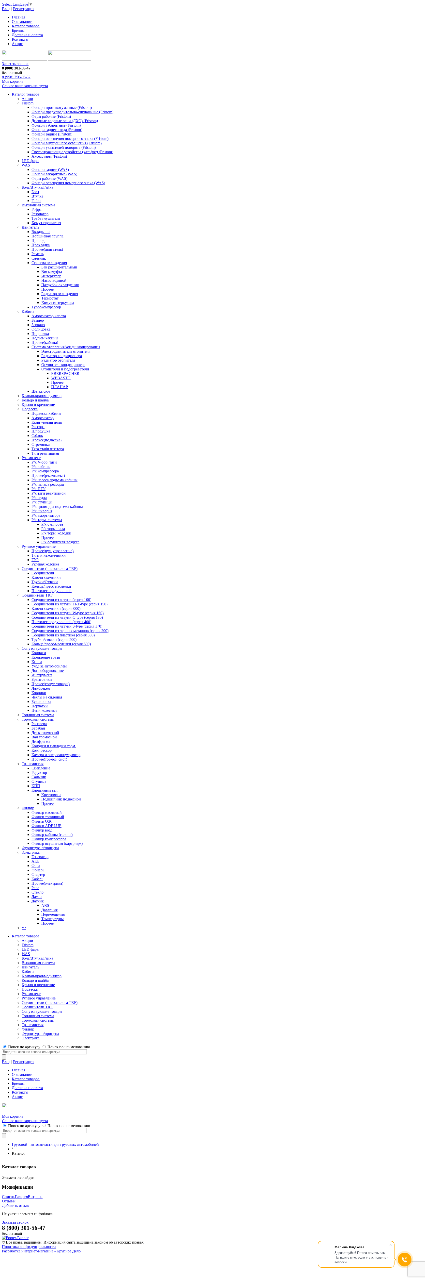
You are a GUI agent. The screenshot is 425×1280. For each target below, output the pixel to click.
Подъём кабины (44, 338)
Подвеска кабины (46, 413)
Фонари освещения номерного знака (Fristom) (69, 138)
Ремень (37, 254)
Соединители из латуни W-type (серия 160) (67, 613)
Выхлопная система (38, 205)
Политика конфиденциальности (29, 1247)
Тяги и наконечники (48, 555)
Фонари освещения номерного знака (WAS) (68, 183)
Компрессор (41, 750)
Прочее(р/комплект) (48, 475)
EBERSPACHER (65, 373)
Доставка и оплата (27, 35)
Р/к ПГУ (38, 489)
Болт (35, 192)
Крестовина (51, 795)
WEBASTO (61, 378)
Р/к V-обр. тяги (44, 462)
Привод (38, 240)
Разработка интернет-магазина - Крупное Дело (41, 1251)
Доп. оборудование (47, 670)
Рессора (38, 427)
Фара (35, 866)
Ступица (38, 781)
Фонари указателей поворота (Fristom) (63, 147)
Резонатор (39, 214)
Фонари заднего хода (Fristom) (56, 130)
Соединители (42, 573)
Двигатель (30, 227)
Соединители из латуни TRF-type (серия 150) (69, 604)
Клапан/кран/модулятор (41, 396)
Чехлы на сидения (46, 697)
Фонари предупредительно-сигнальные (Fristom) (72, 112)
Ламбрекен (40, 688)
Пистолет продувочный (51, 591)
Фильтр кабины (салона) (52, 834)
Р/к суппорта (52, 524)
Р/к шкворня (41, 511)
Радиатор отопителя (58, 360)
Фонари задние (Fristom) (51, 134)
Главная (18, 17)
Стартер (38, 874)
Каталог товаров (26, 26)
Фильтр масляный (46, 812)
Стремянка (40, 444)
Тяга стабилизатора (47, 449)
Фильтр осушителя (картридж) (57, 843)
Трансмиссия (33, 764)
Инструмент (41, 675)
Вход (6, 9)
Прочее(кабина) (44, 342)
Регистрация (23, 9)
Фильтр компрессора (48, 839)
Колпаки (38, 653)
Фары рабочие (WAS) (49, 178)
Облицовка (40, 329)
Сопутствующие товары (42, 648)
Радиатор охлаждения (59, 294)
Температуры (52, 919)
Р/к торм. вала (53, 529)
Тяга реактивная (45, 453)
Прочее (47, 289)
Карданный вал (44, 790)
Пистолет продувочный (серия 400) (61, 622)
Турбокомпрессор (46, 307)
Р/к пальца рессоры (47, 484)
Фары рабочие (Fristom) (51, 116)
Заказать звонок (15, 64)
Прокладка (40, 245)
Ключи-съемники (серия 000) (55, 608)
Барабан (38, 728)
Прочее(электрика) (47, 883)
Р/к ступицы (41, 502)
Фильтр (28, 808)
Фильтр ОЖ (41, 821)
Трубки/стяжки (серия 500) (53, 639)
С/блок (37, 435)
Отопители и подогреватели (65, 369)
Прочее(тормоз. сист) (49, 759)
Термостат (50, 298)
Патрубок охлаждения (60, 285)
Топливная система (38, 715)
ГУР (35, 560)
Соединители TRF (37, 595)
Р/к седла (39, 498)
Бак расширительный (59, 267)
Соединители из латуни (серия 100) (61, 600)
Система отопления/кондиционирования (65, 347)
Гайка (36, 201)
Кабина (28, 311)
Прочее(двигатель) (47, 249)
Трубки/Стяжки (44, 582)
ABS (45, 905)
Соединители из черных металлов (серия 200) (69, 631)
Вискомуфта (51, 271)
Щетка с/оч (40, 391)
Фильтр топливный (47, 817)
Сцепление (40, 768)
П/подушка (40, 431)
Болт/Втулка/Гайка (37, 187)
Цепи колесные (44, 710)
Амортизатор (42, 418)
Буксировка (41, 701)
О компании (22, 21)
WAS (26, 165)
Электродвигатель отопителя (65, 351)
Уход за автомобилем (49, 666)
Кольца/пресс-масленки (51, 586)
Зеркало (38, 325)
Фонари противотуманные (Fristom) (61, 107)
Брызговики (41, 679)
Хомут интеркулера (57, 302)
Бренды (18, 30)
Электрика (31, 852)
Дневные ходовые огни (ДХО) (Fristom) (64, 121)
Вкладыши (40, 232)
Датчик (37, 901)
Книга (36, 662)
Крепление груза (45, 657)
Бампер (37, 320)
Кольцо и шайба (35, 400)
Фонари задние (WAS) (50, 169)
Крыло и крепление (38, 404)
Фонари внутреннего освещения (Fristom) (66, 143)
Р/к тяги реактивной (48, 493)
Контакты (20, 39)
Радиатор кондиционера (61, 356)
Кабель (37, 879)
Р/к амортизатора (45, 515)
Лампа (36, 897)
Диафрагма (40, 741)
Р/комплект (31, 458)
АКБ (35, 861)
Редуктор (39, 772)
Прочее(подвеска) (46, 440)
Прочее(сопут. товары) (50, 684)
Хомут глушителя (46, 223)
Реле (35, 888)
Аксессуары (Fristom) (49, 156)
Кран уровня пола (46, 422)
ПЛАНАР (59, 387)
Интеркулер (51, 276)
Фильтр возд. (42, 830)
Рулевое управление (39, 546)
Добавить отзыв (15, 1205)
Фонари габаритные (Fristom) (56, 125)
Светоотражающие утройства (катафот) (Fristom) (72, 152)
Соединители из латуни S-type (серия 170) (66, 626)
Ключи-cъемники (46, 577)
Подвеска (30, 409)
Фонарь (37, 870)
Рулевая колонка (45, 564)
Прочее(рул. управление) (52, 551)
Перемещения (53, 914)
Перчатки (39, 706)
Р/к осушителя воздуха (60, 542)
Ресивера (39, 724)
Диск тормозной (45, 733)
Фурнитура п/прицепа (40, 848)
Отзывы (8, 1201)
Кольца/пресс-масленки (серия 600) (61, 644)
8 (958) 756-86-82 (16, 77)
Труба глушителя (45, 218)
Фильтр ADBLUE (46, 826)
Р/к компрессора (45, 471)
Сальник (38, 258)
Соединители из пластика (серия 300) (63, 635)
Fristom (27, 103)
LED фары (30, 161)
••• (24, 928)
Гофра (36, 209)
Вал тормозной (44, 737)
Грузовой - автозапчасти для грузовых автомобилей (55, 1144)
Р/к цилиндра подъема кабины (57, 506)
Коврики (38, 693)
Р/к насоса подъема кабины (54, 480)
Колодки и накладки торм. (53, 746)
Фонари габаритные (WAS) (54, 174)
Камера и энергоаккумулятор (55, 755)
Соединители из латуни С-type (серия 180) (67, 617)
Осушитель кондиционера (63, 365)
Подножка (40, 334)
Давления (49, 910)
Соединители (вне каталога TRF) (49, 568)
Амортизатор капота (48, 316)
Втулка (37, 196)
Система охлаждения (49, 263)
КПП (35, 786)
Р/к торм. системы (46, 520)
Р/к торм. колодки (56, 533)
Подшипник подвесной (61, 799)
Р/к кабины (40, 467)
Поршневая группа (47, 236)
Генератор (39, 857)
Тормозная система (38, 719)
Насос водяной (53, 280)
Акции (17, 44)
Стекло (37, 892)
